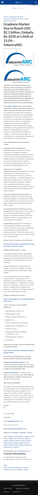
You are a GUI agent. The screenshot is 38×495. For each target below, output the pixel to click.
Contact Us (16, 492)
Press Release (24, 19)
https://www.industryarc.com (22, 451)
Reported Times (20, 485)
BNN (5, 467)
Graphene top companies (11, 447)
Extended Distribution (16, 17)
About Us (6, 492)
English (6, 17)
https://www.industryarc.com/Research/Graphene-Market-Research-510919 (19, 245)
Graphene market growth (15, 436)
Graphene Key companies (16, 438)
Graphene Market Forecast (17, 441)
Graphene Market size (25, 445)
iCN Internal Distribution (11, 19)
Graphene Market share (11, 445)
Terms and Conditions (23, 488)
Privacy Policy (8, 488)
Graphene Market (12, 106)
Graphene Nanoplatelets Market (14, 362)
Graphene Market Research (21, 443)
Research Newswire (10, 21)
